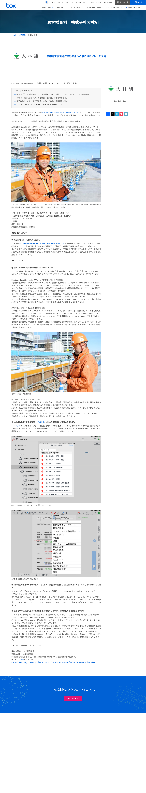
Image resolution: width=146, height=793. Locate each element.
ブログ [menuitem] (53, 2)
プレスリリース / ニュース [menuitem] (65, 2)
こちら (21, 660)
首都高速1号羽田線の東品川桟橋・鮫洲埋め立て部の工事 (42, 244)
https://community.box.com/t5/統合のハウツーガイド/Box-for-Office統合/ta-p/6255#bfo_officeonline (53, 662)
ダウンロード (73, 698)
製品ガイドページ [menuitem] (96, 2)
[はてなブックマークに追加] (117, 114)
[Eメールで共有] (126, 114)
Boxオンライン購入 (135, 8)
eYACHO (40, 422)
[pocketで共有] (121, 114)
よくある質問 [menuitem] (108, 2)
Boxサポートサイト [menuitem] (82, 2)
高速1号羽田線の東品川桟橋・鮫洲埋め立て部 (60, 112)
